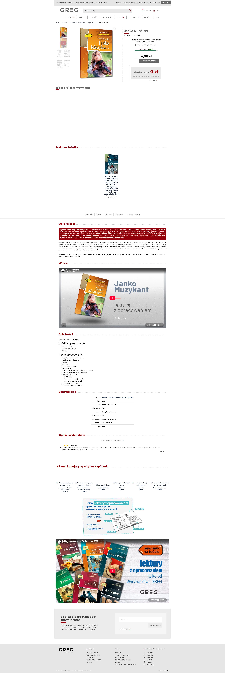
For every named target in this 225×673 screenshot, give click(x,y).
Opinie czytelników (134, 214)
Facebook (150, 653)
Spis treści (108, 214)
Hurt (105, 3)
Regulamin (126, 2)
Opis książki (88, 214)
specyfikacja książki (150, 45)
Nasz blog (150, 664)
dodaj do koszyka (150, 61)
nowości (93, 17)
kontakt (118, 653)
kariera (117, 662)
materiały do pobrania (123, 660)
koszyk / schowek (93, 653)
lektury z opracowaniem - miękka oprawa (117, 397)
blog (158, 17)
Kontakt (118, 2)
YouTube (150, 657)
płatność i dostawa (93, 655)
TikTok (149, 660)
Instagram (150, 655)
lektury (63, 22)
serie (119, 17)
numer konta (91, 657)
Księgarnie (99, 3)
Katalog (133, 2)
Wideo (99, 214)
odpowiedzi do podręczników (125, 664)
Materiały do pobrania (144, 2)
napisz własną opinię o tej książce (111, 440)
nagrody (133, 17)
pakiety (81, 17)
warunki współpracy (122, 655)
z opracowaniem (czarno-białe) (77, 22)
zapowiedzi (107, 17)
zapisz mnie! (155, 625)
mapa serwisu (120, 657)
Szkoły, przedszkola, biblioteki (85, 3)
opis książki (139, 45)
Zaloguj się (165, 3)
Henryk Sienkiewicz (132, 35)
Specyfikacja (119, 214)
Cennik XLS (156, 2)
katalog (147, 17)
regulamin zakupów (94, 660)
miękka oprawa (92, 22)
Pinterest (150, 662)
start (57, 22)
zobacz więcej (124, 629)
